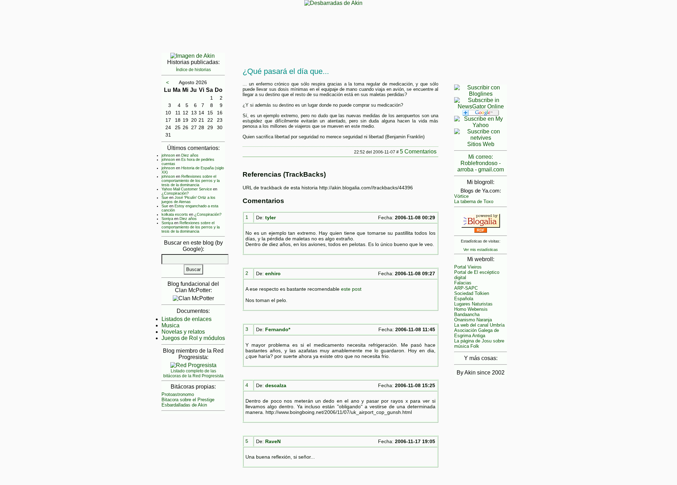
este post (351, 289)
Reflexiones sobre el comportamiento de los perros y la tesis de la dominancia (190, 180)
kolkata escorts (174, 214)
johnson (168, 155)
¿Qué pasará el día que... (286, 71)
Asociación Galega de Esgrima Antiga (476, 333)
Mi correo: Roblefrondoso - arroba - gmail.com (480, 163)
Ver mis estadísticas (480, 249)
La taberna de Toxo (473, 201)
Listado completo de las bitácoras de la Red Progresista (193, 373)
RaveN (273, 441)
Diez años (190, 155)
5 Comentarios (418, 152)
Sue (164, 197)
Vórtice (461, 196)
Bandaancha (467, 314)
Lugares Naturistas (473, 304)
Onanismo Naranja (473, 319)
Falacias (462, 282)
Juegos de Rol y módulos (193, 338)
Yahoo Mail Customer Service (186, 189)
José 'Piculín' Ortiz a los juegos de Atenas (188, 199)
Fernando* (277, 329)
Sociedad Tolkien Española (471, 296)
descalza (275, 385)
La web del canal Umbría (479, 325)
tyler (270, 217)
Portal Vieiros (468, 267)
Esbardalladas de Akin (184, 405)
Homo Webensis (471, 309)
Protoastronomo (177, 394)
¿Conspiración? (175, 193)
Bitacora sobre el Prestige (187, 399)
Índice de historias (193, 69)
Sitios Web (480, 144)
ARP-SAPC (466, 288)
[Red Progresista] (193, 365)
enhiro (273, 273)
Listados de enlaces (186, 319)
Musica (170, 325)
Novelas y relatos (183, 332)
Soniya (167, 218)
